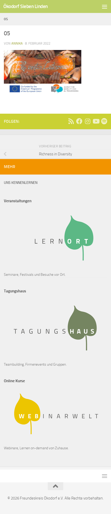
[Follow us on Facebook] (79, 121)
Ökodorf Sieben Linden (25, 6)
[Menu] (104, 6)
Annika (17, 43)
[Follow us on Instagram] (87, 121)
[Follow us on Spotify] (104, 121)
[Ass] (71, 121)
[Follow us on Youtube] (96, 121)
